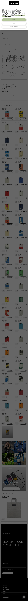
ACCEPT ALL (14, 19)
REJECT (14, 23)
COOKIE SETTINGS (14, 26)
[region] (14, 15)
